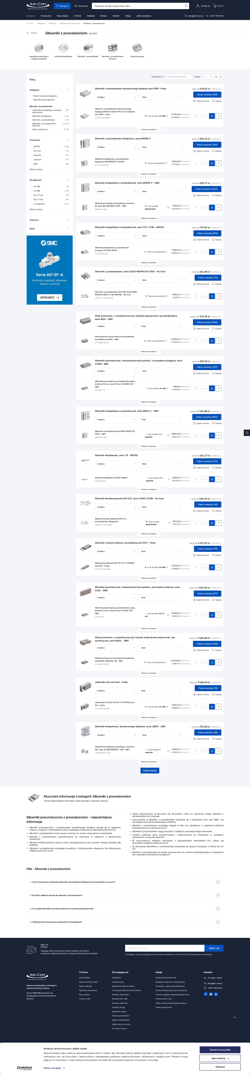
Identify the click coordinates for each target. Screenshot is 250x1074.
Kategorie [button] (34, 90)
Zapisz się (214, 948)
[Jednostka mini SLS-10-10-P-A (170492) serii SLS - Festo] (85, 707)
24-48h (51, 186)
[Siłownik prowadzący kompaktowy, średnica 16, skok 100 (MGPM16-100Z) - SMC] (85, 207)
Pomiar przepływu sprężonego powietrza (172, 994)
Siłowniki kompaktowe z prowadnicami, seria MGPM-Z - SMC (127, 182)
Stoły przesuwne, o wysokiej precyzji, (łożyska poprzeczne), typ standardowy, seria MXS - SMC (136, 317)
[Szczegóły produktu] (218, 116)
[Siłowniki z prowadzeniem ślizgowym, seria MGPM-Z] (85, 143)
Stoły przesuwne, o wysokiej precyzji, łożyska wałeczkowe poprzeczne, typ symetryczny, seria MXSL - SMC (135, 639)
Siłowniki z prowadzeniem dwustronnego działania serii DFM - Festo (130, 88)
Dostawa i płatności (120, 1003)
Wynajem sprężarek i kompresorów (170, 982)
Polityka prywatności (120, 1016)
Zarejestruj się (118, 982)
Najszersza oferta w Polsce (123, 986)
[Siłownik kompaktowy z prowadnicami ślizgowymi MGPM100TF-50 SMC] (85, 163)
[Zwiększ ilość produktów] (206, 114)
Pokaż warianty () (207, 94)
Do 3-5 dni (51, 195)
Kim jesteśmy (84, 978)
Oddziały (91, 16)
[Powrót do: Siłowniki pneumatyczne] (34, 33)
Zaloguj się (116, 978)
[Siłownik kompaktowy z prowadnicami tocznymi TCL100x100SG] (85, 252)
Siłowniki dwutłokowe (50, 116)
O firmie (77, 16)
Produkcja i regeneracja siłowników (170, 986)
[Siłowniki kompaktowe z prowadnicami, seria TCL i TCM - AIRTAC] (85, 232)
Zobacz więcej (35, 169)
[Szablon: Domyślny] (216, 77)
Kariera (103, 16)
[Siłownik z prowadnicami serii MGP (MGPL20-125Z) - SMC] (85, 435)
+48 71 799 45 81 (216, 16)
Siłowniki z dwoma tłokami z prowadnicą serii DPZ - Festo (125, 542)
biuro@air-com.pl (195, 16)
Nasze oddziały (85, 986)
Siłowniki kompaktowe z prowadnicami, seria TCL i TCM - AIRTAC (129, 227)
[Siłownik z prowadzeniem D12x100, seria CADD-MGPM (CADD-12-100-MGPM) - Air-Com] (85, 296)
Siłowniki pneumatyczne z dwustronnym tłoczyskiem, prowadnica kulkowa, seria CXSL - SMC (137, 589)
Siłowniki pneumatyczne (44, 100)
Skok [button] (32, 228)
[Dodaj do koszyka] (212, 116)
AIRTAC (51, 146)
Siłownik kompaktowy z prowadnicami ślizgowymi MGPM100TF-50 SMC (112, 160)
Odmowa (220, 1067)
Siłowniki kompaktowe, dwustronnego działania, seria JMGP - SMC (130, 726)
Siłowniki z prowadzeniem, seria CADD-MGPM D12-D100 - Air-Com (130, 271)
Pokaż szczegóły (52, 1068)
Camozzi (51, 159)
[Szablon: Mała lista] (220, 77)
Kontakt (116, 16)
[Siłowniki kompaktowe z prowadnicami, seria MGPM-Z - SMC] (85, 188)
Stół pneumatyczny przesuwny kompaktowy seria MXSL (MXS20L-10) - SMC (114, 659)
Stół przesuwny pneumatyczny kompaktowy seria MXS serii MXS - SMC (114, 338)
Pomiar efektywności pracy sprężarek (171, 990)
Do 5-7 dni (51, 199)
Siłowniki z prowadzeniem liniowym (50, 125)
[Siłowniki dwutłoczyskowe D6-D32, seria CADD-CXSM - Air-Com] (85, 503)
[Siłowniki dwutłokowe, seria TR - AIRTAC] (85, 460)
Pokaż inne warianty (148, 129)
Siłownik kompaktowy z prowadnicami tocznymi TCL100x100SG (112, 249)
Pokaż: (197, 77)
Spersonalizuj (218, 1058)
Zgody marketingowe (120, 1020)
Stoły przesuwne (50, 129)
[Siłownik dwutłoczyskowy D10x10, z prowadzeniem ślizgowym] (85, 523)
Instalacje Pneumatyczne (166, 978)
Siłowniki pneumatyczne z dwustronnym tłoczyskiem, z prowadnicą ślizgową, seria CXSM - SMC (138, 362)
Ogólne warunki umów (121, 1024)
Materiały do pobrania (88, 990)
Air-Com (51, 151)
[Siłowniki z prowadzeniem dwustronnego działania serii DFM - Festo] (85, 93)
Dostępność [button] (36, 180)
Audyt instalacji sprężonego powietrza (171, 1003)
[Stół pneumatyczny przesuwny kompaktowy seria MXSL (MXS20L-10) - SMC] (85, 662)
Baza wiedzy (62, 16)
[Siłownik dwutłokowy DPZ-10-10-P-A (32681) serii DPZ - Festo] (85, 567)
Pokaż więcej (149, 770)
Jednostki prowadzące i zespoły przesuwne (50, 111)
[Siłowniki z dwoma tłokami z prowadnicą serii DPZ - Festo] (85, 547)
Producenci (83, 6)
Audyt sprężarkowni (164, 1007)
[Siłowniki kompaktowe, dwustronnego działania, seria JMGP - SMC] (85, 731)
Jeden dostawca (143, 16)
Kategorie (64, 6)
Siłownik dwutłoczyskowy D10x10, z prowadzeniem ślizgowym (111, 520)
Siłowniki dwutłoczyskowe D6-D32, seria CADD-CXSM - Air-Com (129, 498)
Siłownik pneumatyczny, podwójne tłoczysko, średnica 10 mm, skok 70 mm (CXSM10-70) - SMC (115, 384)
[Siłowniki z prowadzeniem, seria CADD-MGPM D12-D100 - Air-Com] (85, 276)
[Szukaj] (186, 6)
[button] (117, 97)
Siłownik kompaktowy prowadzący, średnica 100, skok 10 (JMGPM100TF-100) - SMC (114, 748)
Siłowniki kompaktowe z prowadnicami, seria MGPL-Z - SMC (127, 411)
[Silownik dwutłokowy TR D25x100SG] (85, 479)
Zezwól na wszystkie (220, 1050)
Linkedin (216, 994)
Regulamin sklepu (119, 1011)
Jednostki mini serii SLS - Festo (111, 682)
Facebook (206, 994)
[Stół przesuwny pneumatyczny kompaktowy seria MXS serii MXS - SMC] (85, 341)
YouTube (211, 994)
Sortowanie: (156, 77)
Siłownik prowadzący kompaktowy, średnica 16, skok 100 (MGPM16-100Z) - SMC (114, 204)
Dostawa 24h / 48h (119, 999)
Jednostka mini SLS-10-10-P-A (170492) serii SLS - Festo (114, 703)
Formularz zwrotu (119, 1028)
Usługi (128, 16)
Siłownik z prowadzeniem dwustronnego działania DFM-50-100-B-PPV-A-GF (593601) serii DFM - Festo (115, 112)
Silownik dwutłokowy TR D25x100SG (111, 478)
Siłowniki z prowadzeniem (41, 106)
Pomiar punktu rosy (164, 999)
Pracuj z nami (85, 999)
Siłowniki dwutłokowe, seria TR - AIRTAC (116, 455)
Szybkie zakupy (118, 1007)
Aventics (51, 155)
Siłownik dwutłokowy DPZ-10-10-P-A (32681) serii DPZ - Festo (114, 564)
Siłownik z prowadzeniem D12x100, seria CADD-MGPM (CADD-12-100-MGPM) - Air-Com (116, 293)
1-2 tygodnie (51, 204)
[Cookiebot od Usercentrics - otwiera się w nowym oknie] (24, 1068)
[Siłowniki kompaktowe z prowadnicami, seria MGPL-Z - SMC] (85, 416)
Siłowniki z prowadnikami (50, 120)
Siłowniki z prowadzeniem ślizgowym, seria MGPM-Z (123, 138)
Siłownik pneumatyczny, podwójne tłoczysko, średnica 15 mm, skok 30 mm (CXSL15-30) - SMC (115, 611)
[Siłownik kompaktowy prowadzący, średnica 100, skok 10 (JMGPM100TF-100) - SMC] (85, 751)
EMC (51, 164)
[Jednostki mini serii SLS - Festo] (85, 687)
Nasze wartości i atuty (88, 982)
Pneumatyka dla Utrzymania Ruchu (126, 990)
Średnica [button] (34, 220)
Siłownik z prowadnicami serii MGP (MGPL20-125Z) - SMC (115, 432)
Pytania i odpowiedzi (120, 994)
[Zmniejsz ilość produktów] (206, 117)
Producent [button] (35, 140)
